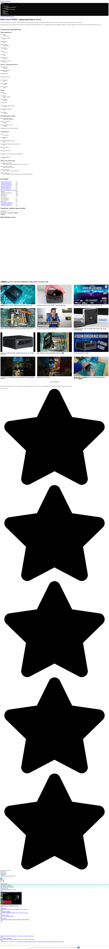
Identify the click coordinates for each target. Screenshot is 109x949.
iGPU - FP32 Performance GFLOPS (8, 190)
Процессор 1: (4, 211)
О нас (17, 941)
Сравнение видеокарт (10, 9)
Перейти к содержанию (6, 1)
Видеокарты (5, 8)
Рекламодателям (60, 941)
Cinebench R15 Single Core (6, 184)
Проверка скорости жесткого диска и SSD (10, 905)
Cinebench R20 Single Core (6, 181)
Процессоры (5, 5)
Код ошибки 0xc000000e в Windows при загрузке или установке (14, 912)
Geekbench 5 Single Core (6, 187)
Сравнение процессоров (11, 7)
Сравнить (3, 214)
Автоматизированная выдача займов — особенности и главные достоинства (17, 935)
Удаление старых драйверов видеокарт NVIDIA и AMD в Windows (15, 919)
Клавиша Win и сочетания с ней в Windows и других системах (14, 909)
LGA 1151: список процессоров (7, 916)
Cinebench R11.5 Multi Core (6, 202)
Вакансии (54, 941)
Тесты (4, 12)
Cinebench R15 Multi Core (6, 185)
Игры (4, 10)
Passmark (2, 191)
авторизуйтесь (4, 873)
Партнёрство (6, 13)
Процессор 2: (4, 212)
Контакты (21, 941)
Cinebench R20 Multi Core (6, 183)
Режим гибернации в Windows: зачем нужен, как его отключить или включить (17, 939)
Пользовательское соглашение (44, 941)
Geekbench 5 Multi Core (6, 188)
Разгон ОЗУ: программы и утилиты (8, 889)
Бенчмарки (5, 11)
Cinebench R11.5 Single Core (7, 203)
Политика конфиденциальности (30, 941)
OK (78, 947)
